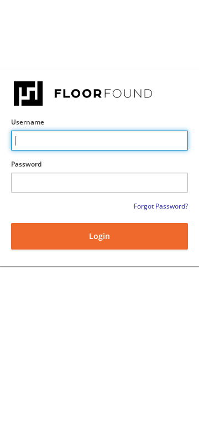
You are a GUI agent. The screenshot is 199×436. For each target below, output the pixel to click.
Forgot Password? (161, 206)
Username (27, 122)
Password (26, 164)
